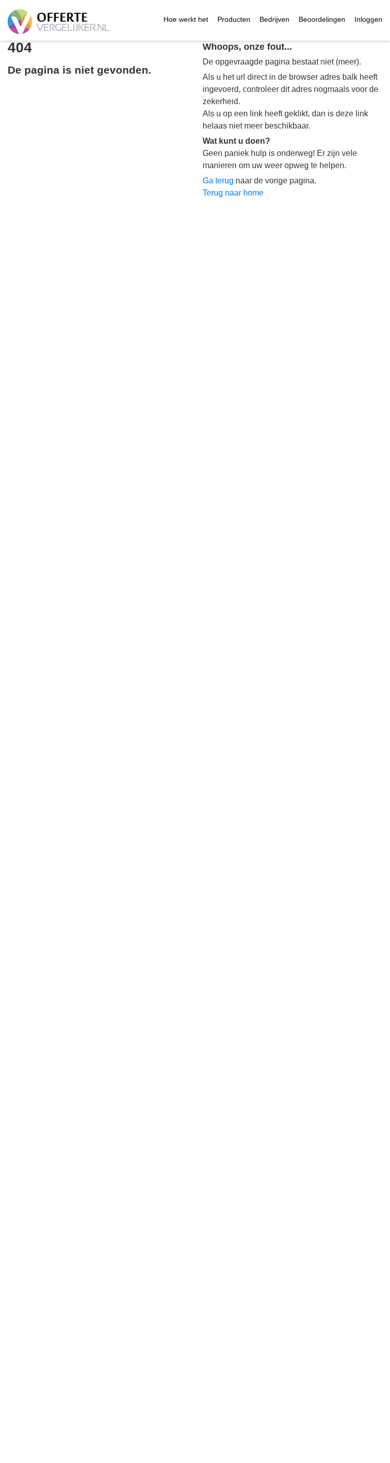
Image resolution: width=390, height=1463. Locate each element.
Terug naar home (233, 192)
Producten (233, 19)
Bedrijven (274, 19)
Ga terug (218, 180)
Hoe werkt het (186, 19)
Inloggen (368, 19)
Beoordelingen (322, 19)
